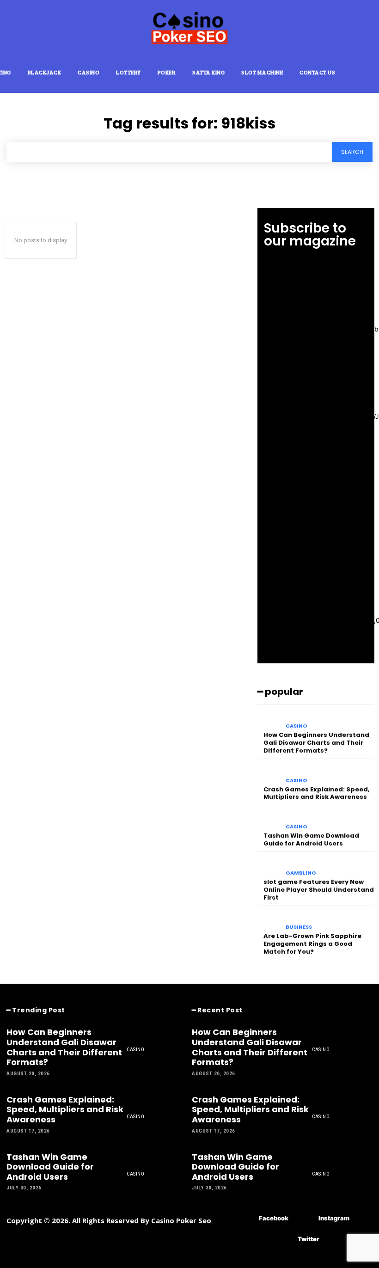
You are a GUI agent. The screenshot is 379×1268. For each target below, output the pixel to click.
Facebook (273, 1218)
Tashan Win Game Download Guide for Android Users (311, 839)
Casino (296, 726)
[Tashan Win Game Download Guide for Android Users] (269, 820)
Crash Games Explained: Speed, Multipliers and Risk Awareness (316, 793)
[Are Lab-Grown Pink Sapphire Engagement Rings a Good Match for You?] (269, 921)
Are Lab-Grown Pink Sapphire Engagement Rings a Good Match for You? (312, 943)
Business (299, 927)
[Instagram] (305, 1218)
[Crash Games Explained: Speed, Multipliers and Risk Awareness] (269, 774)
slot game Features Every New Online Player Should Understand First (318, 889)
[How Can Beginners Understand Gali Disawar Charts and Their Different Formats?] (269, 720)
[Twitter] (284, 1239)
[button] (365, 72)
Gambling (301, 873)
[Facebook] (245, 1218)
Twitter (308, 1239)
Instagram (333, 1218)
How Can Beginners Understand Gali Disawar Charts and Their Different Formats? (316, 742)
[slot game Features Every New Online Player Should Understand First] (269, 867)
